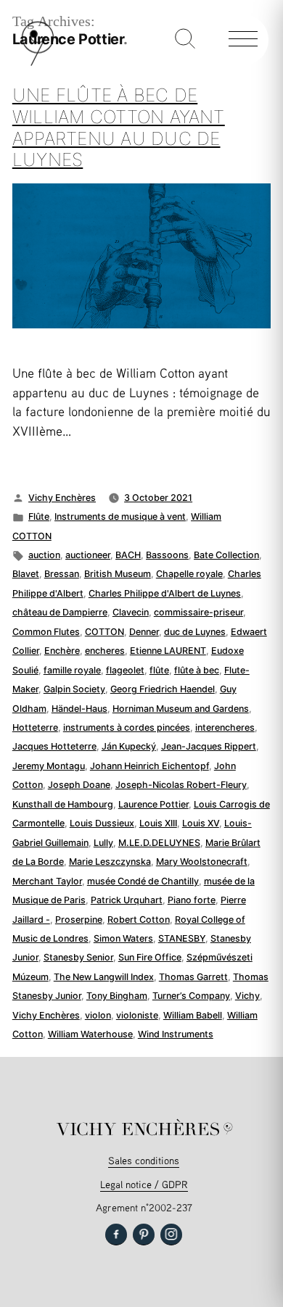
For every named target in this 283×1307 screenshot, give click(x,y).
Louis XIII (158, 823)
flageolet (125, 670)
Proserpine (78, 919)
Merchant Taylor (47, 881)
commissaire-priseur (198, 612)
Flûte (38, 516)
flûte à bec (196, 670)
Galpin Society (74, 689)
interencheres (225, 727)
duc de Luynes (195, 631)
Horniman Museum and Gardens (180, 708)
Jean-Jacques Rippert (208, 746)
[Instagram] (171, 1234)
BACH (128, 554)
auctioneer (87, 554)
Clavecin (130, 612)
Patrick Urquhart (127, 900)
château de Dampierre (59, 612)
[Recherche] (185, 39)
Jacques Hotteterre (54, 746)
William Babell (192, 1015)
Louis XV (200, 823)
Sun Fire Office (149, 957)
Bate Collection (226, 554)
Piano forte (192, 900)
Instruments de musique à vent (120, 516)
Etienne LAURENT (168, 650)
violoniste (137, 1015)
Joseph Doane (79, 784)
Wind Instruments (175, 1034)
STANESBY (181, 938)
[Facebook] (116, 1234)
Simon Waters (123, 938)
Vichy (247, 995)
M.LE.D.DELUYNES (159, 842)
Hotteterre (35, 727)
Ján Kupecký (129, 746)
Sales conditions (143, 1160)
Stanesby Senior (78, 957)
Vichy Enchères (62, 497)
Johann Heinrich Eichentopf (149, 765)
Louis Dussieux (102, 823)
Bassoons (167, 554)
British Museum (117, 573)
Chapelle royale (189, 573)
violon (98, 1015)
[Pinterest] (144, 1234)
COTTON (104, 631)
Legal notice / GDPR (144, 1184)
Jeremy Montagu (48, 765)
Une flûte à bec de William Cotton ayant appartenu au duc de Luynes (118, 127)
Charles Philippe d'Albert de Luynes (165, 593)
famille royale (72, 670)
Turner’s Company (191, 995)
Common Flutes (46, 631)
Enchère (62, 650)
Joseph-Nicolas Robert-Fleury (181, 784)
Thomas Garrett (193, 976)
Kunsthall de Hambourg (62, 804)
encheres (105, 650)
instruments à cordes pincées (126, 727)
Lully (103, 842)
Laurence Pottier (153, 804)
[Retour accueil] (38, 62)
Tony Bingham (116, 995)
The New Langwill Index (104, 976)
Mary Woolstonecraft (201, 861)
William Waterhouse (90, 1034)
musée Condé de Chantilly (143, 881)
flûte (159, 670)
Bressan (61, 573)
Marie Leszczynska (110, 861)
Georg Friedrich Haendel (162, 689)
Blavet (25, 573)
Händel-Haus (79, 708)
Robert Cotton (138, 919)
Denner (144, 631)
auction (44, 554)
